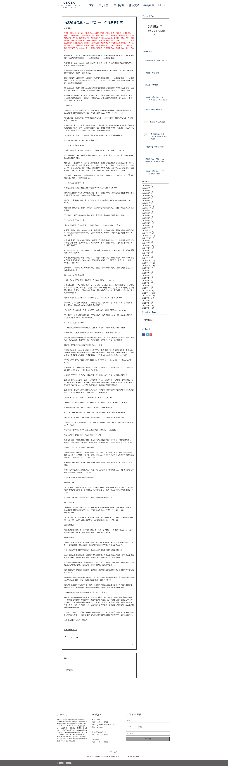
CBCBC (69, 2)
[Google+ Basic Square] (151, 334)
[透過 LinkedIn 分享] (77, 637)
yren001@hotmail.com (106, 724)
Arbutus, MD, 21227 (118, 756)
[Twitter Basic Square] (147, 334)
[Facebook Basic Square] (143, 334)
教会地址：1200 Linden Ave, (98, 756)
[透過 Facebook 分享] (65, 637)
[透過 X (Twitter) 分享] (71, 637)
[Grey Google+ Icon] (115, 751)
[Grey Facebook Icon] (111, 751)
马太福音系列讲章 (70, 630)
